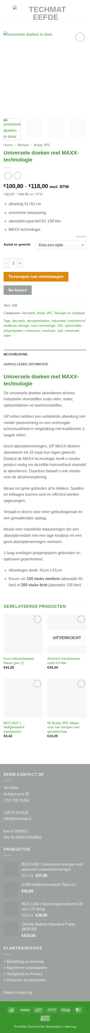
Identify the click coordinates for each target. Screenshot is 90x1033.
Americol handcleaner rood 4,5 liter (63, 661)
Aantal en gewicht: (17, 244)
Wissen (81, 236)
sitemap (71, 1026)
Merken (23, 145)
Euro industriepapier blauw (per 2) (19, 661)
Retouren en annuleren (26, 980)
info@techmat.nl (17, 819)
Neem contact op (18, 993)
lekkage (23, 325)
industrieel (59, 321)
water (7, 335)
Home (8, 145)
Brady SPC (42, 145)
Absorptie (28, 313)
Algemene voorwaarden (26, 968)
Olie (60, 325)
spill (60, 331)
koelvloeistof (76, 321)
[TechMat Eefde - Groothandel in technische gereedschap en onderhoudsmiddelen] (45, 13)
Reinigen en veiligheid (69, 313)
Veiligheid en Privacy (25, 974)
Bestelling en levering (25, 962)
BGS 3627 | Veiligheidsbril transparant (14, 727)
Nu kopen (17, 290)
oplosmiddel (73, 325)
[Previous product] (17, 175)
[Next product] (8, 175)
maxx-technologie (43, 325)
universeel (72, 331)
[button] (6, 13)
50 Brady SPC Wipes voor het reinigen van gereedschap (63, 727)
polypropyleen (13, 331)
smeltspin (48, 331)
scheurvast (32, 331)
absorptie (18, 321)
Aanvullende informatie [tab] (26, 364)
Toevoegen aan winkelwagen (36, 277)
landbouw (10, 325)
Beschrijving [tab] (16, 354)
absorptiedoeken (38, 321)
